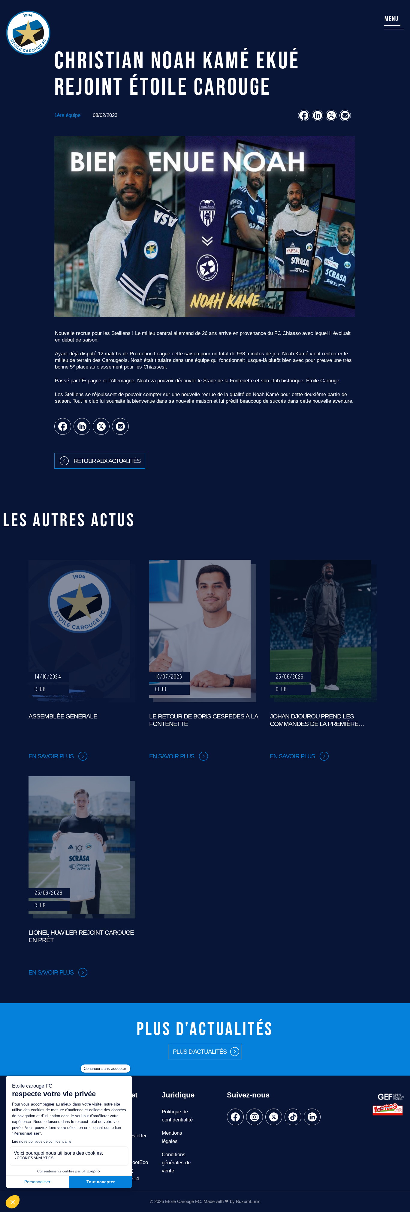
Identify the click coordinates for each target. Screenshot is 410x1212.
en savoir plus (51, 756)
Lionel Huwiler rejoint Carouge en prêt (81, 936)
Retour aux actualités (107, 461)
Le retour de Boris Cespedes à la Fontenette (203, 720)
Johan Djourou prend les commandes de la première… (317, 720)
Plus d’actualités (200, 1052)
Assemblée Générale (63, 716)
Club (40, 690)
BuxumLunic (248, 1201)
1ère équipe (67, 115)
